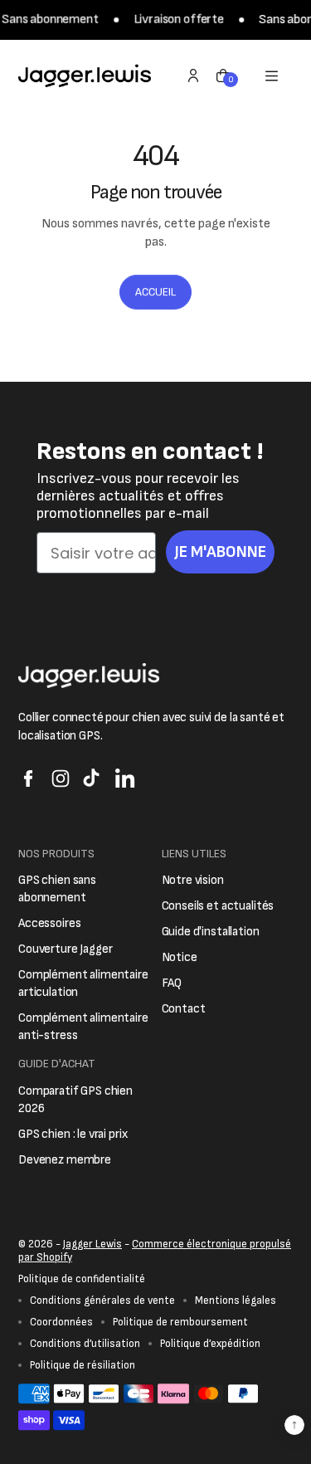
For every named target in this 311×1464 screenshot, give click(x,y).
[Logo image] (84, 75)
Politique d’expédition (210, 1343)
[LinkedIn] (125, 778)
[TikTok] (93, 778)
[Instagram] (60, 778)
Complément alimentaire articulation (83, 983)
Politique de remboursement (180, 1322)
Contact (184, 1009)
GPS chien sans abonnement (57, 888)
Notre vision (193, 880)
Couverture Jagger (65, 949)
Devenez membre (64, 1160)
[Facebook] (28, 778)
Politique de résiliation (82, 1365)
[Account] (193, 75)
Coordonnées (61, 1322)
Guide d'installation (211, 931)
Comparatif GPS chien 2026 (75, 1099)
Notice (179, 957)
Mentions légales (235, 1300)
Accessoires (49, 923)
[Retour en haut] (294, 1425)
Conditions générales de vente (102, 1300)
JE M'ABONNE (220, 552)
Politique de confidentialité (81, 1279)
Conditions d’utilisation (85, 1343)
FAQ (172, 983)
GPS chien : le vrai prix (72, 1134)
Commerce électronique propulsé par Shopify (154, 1250)
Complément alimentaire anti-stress (83, 1026)
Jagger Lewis (92, 1244)
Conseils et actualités (218, 906)
